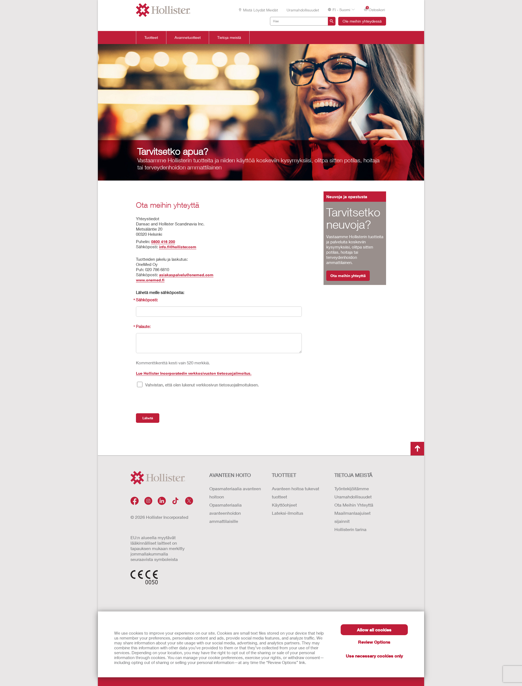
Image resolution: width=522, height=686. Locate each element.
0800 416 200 (163, 241)
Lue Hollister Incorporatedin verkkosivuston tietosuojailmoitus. (193, 373)
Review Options (374, 641)
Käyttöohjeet (284, 504)
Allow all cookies (374, 629)
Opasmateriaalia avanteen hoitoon (235, 492)
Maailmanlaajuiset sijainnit (352, 517)
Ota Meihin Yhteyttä (353, 504)
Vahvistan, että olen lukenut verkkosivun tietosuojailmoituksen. (202, 384)
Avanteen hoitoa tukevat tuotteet (295, 492)
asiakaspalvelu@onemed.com (186, 274)
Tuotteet (151, 37)
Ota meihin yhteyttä (348, 275)
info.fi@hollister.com (177, 246)
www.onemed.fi (150, 280)
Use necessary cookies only (374, 655)
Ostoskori (376, 9)
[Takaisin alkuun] (417, 448)
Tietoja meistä (229, 37)
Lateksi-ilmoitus (287, 513)
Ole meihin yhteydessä (362, 21)
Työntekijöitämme (351, 488)
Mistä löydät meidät (260, 10)
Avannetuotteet (188, 37)
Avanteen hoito (230, 475)
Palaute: (143, 326)
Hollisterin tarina (350, 529)
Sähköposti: (147, 299)
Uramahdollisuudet (303, 10)
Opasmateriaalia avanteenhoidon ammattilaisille (225, 513)
